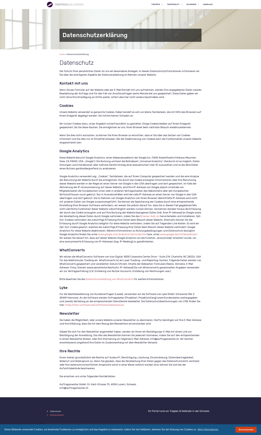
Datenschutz (57, 415)
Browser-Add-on (149, 216)
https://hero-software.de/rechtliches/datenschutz (94, 305)
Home (62, 54)
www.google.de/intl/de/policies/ (178, 234)
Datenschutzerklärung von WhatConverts (109, 279)
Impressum (55, 411)
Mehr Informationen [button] (208, 429)
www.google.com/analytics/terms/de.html (122, 234)
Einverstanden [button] (246, 429)
